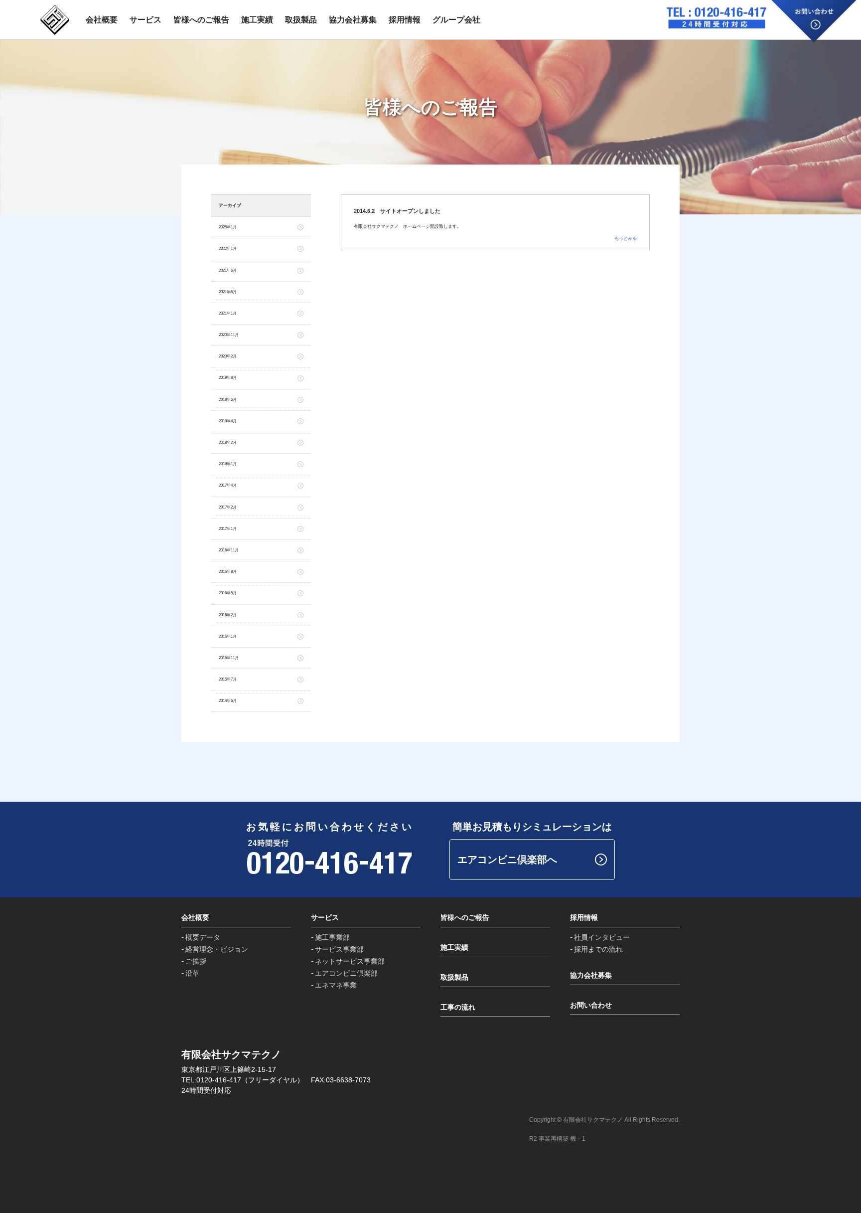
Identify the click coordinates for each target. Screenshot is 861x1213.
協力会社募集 (353, 19)
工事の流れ (457, 1007)
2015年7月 (228, 679)
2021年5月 (228, 292)
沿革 (192, 973)
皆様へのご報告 (201, 19)
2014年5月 (228, 700)
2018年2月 (228, 442)
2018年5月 (228, 399)
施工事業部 (332, 937)
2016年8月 (228, 571)
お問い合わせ (813, 21)
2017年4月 (228, 485)
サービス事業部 (339, 949)
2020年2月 (228, 356)
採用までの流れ (598, 949)
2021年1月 (228, 313)
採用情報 (405, 19)
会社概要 (102, 19)
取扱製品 (301, 19)
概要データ (202, 937)
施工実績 (257, 19)
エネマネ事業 (336, 985)
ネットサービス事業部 (350, 961)
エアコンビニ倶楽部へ (507, 859)
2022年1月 (228, 248)
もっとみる (625, 238)
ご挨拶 (195, 961)
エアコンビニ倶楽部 (346, 973)
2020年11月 (229, 335)
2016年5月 (228, 593)
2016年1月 (228, 636)
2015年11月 (229, 658)
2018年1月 (228, 464)
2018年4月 (228, 421)
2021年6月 (228, 270)
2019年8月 (228, 377)
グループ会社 (456, 19)
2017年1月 (228, 528)
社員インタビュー (602, 937)
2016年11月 (229, 550)
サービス (145, 19)
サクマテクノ (55, 20)
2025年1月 (228, 227)
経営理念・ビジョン (216, 949)
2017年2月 (228, 507)
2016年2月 (228, 615)
